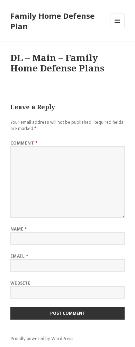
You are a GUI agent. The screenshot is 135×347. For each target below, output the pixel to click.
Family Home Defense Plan (52, 20)
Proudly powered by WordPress (41, 338)
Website (20, 283)
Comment (24, 143)
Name (18, 229)
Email (19, 256)
